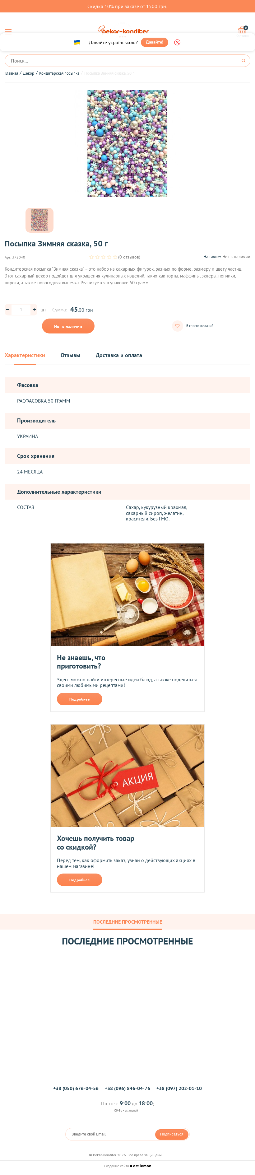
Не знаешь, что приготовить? (81, 662)
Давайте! (154, 42)
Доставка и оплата (119, 355)
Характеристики (25, 355)
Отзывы (70, 355)
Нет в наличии (68, 326)
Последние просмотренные (127, 922)
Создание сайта (117, 1165)
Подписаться (171, 1134)
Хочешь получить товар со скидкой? (95, 842)
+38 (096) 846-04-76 (127, 1088)
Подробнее (79, 699)
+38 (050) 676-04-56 (76, 1088)
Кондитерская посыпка (59, 73)
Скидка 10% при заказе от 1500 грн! (127, 6)
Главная (11, 73)
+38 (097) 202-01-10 (179, 1088)
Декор (28, 73)
